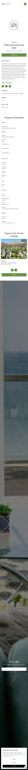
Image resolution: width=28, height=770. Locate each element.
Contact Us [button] (14, 669)
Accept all (14, 766)
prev (12, 270)
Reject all (14, 759)
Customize (14, 762)
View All (14, 275)
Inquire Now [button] (14, 55)
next (15, 270)
